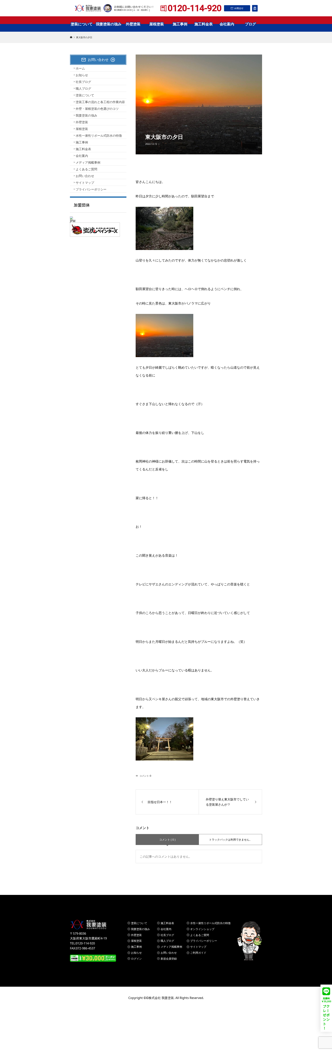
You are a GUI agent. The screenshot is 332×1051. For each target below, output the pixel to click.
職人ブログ (83, 88)
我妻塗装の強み (108, 24)
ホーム (80, 68)
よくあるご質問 (86, 169)
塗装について (82, 24)
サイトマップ (85, 182)
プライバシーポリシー (91, 189)
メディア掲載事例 (88, 162)
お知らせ (82, 75)
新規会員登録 (169, 958)
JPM (73, 221)
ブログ (250, 24)
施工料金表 (203, 24)
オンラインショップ (202, 929)
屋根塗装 (156, 24)
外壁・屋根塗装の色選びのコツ (97, 109)
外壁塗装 (133, 24)
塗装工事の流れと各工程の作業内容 (100, 102)
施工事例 (180, 24)
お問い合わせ (85, 176)
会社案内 (227, 24)
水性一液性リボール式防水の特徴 (99, 135)
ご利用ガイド (198, 952)
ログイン (136, 958)
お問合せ (238, 8)
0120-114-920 (195, 8)
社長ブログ (83, 82)
